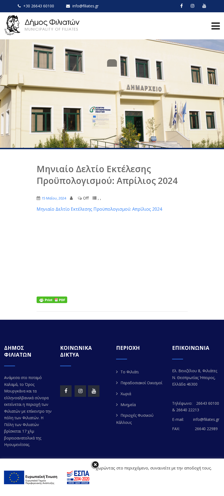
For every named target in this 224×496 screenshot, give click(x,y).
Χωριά (125, 393)
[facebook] (181, 6)
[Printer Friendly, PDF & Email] (52, 299)
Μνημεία (128, 404)
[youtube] (204, 6)
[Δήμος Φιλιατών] (43, 25)
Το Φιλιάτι (129, 371)
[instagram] (192, 6)
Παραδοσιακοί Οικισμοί (141, 382)
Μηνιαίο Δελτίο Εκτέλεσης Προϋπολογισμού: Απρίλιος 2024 (99, 209)
